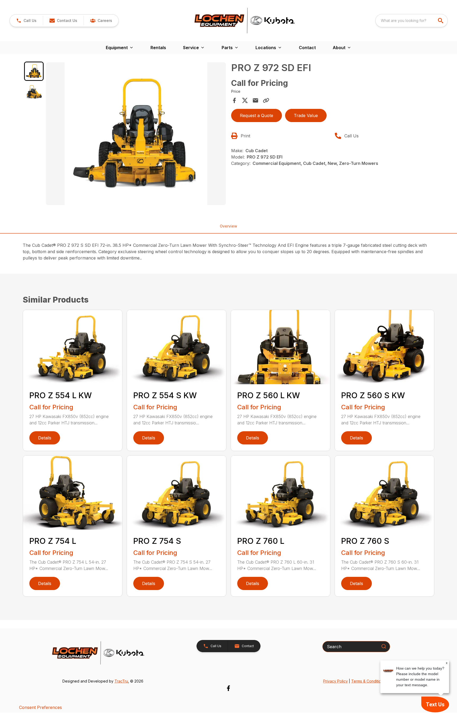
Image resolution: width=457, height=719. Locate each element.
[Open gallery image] (136, 133)
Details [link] (44, 437)
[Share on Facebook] (234, 100)
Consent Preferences (40, 707)
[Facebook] (228, 688)
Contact (307, 47)
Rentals (158, 47)
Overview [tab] (228, 226)
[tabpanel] (136, 134)
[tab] (34, 71)
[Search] (384, 646)
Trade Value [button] (306, 115)
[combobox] (411, 20)
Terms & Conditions (368, 681)
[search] (441, 21)
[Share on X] (245, 100)
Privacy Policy (335, 681)
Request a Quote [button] (256, 115)
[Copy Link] (266, 100)
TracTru (121, 681)
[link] (101, 20)
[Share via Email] (255, 100)
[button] (26, 20)
